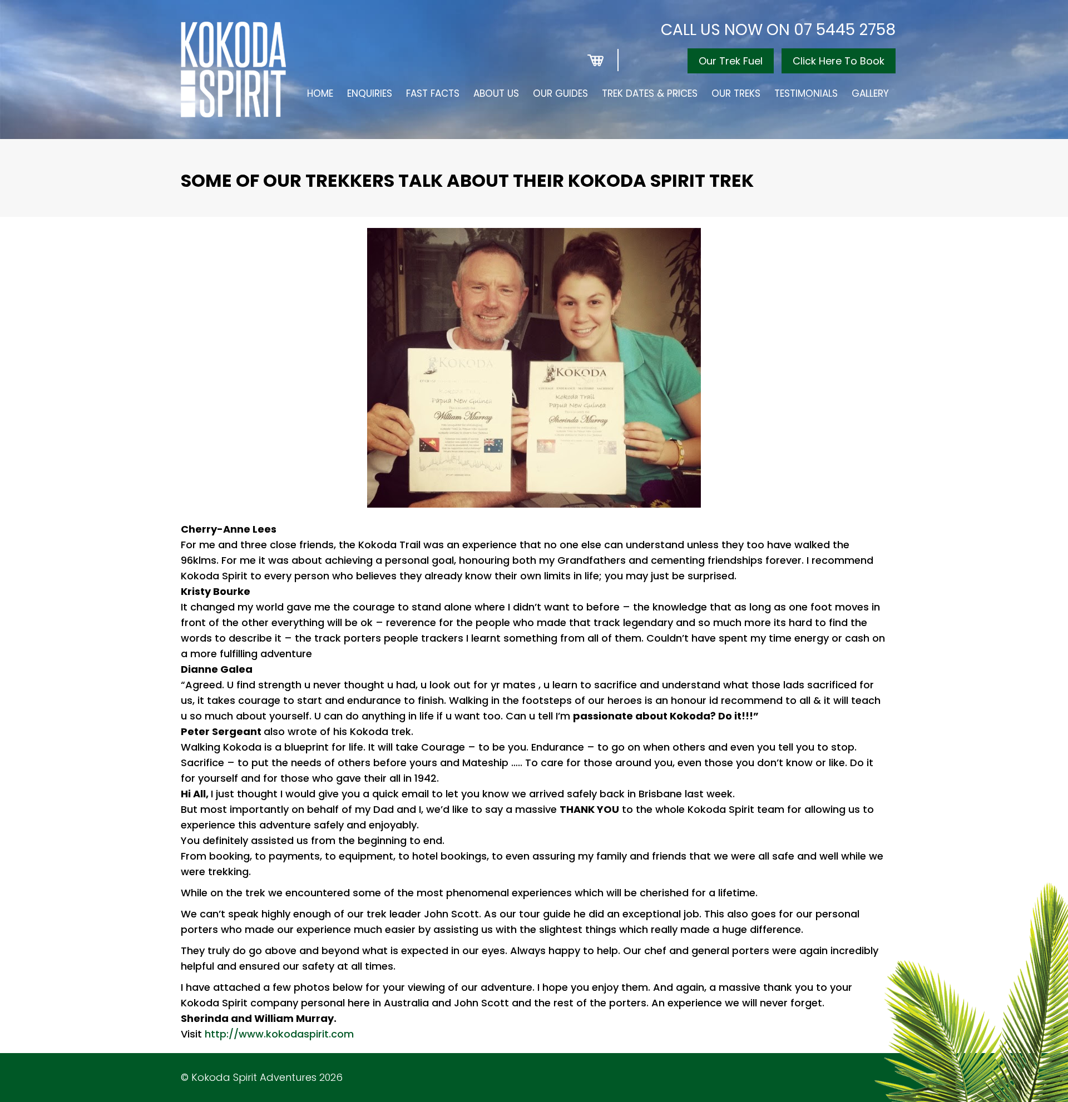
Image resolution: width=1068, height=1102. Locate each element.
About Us (496, 93)
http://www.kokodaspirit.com (279, 1034)
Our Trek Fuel (731, 61)
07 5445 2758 (845, 30)
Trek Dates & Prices (650, 93)
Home (320, 93)
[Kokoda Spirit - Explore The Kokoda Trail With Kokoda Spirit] (233, 69)
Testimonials (806, 93)
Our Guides (560, 93)
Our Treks (735, 93)
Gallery (870, 93)
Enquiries (369, 93)
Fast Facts (432, 93)
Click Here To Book (838, 61)
